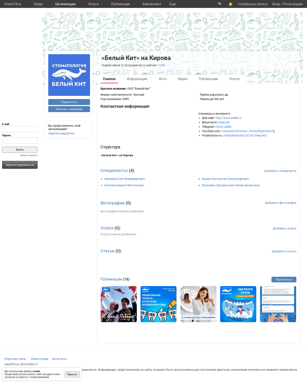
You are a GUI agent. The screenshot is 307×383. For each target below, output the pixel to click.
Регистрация (293, 4)
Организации (65, 4)
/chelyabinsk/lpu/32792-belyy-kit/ (245, 135)
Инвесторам (39, 358)
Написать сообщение (69, 109)
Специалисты (114, 170)
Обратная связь (15, 358)
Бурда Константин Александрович (225, 178)
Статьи (107, 250)
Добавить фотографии (280, 202)
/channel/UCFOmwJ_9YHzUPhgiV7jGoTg (248, 131)
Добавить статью (284, 251)
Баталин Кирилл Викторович (124, 185)
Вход (276, 4)
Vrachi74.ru (12, 4)
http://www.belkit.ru (229, 118)
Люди (38, 4)
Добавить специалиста (280, 171)
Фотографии (112, 202)
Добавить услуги (284, 228)
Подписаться (69, 102)
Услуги (93, 4)
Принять (72, 374)
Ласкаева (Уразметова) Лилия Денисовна (231, 185)
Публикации (120, 4)
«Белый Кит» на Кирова (116, 155)
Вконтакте (59, 358)
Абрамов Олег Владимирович (124, 178)
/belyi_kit (224, 122)
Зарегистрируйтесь (61, 133)
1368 (161, 65)
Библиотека (152, 4)
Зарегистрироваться (20, 164)
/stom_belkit (223, 126)
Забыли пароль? (29, 155)
